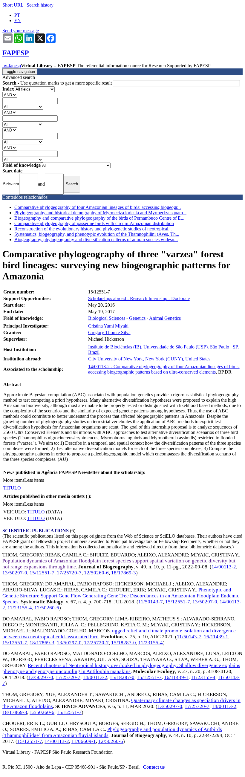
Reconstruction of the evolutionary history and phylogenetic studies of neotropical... (93, 228)
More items (13, 480)
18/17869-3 (123, 573)
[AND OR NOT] (9, 94)
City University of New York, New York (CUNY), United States (150, 358)
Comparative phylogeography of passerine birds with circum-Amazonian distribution (94, 223)
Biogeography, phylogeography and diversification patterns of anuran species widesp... (96, 239)
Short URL (12, 4)
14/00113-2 (224, 567)
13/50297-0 (14, 573)
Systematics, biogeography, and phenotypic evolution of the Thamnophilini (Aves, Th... (96, 234)
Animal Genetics (165, 318)
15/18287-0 (123, 643)
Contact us (154, 767)
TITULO (12, 487)
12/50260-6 (96, 573)
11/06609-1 (83, 741)
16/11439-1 (216, 637)
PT (17, 15)
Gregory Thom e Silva (109, 332)
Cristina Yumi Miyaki (108, 325)
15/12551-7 (42, 573)
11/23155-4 (19, 608)
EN (17, 20)
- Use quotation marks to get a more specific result (57, 82)
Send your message (20, 30)
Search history (40, 4)
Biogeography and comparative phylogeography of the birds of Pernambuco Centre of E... (99, 218)
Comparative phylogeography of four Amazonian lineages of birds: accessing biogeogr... (97, 207)
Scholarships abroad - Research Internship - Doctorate (139, 298)
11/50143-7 (150, 602)
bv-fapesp (11, 65)
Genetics (137, 318)
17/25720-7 (69, 573)
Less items (34, 480)
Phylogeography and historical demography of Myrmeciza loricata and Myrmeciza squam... (100, 212)
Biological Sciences (106, 318)
